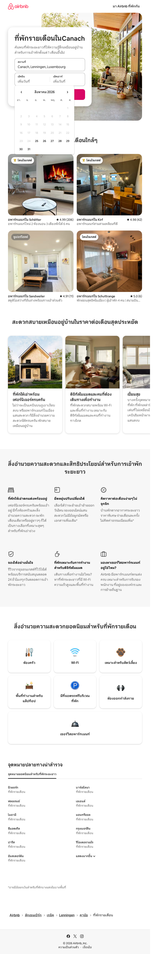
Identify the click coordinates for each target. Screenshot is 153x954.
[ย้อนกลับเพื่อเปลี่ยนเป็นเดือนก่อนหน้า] (21, 92)
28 (60, 141)
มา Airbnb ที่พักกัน (126, 6)
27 (52, 141)
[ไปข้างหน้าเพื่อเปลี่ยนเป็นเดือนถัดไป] (67, 92)
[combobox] (50, 66)
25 (36, 141)
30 (21, 149)
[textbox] (32, 81)
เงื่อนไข (87, 947)
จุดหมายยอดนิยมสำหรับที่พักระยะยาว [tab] (32, 774)
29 (67, 141)
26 (44, 141)
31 (28, 149)
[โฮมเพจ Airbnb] (18, 6)
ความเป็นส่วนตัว (68, 947)
